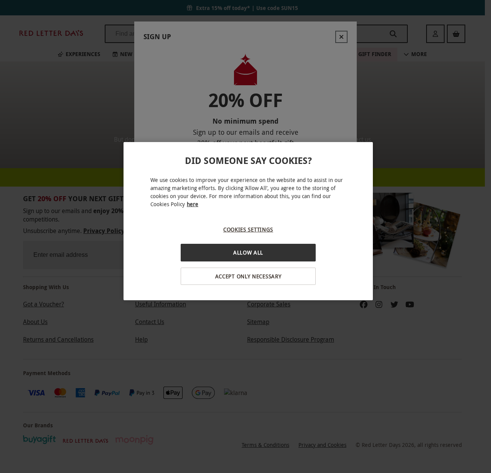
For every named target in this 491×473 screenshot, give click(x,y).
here (192, 204)
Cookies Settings (248, 229)
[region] (248, 221)
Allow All (248, 252)
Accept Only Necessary (248, 276)
